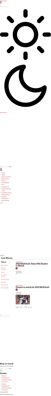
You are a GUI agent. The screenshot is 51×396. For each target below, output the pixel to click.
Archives (3, 180)
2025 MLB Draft (5, 198)
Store (3, 184)
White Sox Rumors (6, 194)
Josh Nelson (18, 271)
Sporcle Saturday (5, 182)
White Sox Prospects (6, 176)
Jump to (17, 307)
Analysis (3, 174)
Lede (12, 394)
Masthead (4, 375)
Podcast (3, 172)
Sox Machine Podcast (6, 192)
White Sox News (5, 178)
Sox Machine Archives (6, 379)
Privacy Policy (5, 381)
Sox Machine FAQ (5, 377)
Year (26, 307)
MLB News (4, 196)
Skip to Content (3, 0)
